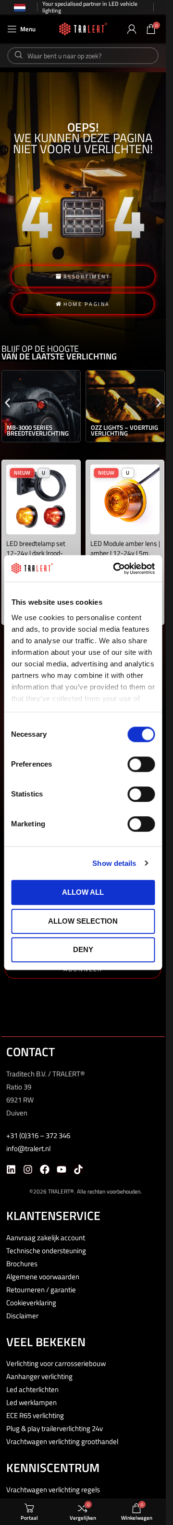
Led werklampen (31, 1402)
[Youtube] (61, 1169)
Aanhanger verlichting (39, 1376)
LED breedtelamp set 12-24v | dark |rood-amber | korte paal (35, 552)
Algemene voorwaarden (42, 1276)
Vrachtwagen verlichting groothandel (62, 1441)
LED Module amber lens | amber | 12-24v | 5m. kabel (125, 552)
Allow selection (83, 921)
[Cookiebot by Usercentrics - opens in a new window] (116, 568)
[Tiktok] (78, 1169)
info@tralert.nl (28, 1148)
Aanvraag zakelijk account (45, 1237)
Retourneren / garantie (41, 1289)
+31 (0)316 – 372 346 (38, 1135)
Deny (83, 949)
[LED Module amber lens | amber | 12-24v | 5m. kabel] (125, 499)
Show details (114, 863)
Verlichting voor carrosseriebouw (56, 1363)
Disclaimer (22, 1315)
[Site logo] (83, 28)
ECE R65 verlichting (35, 1415)
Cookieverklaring (31, 1302)
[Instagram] (28, 1169)
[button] (7, 403)
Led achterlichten (32, 1389)
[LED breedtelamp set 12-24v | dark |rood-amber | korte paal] (41, 499)
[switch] (141, 764)
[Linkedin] (11, 1169)
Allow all (83, 892)
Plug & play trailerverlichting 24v (54, 1428)
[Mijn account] (131, 29)
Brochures (21, 1263)
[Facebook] (44, 1169)
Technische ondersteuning (46, 1250)
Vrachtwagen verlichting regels (53, 1489)
